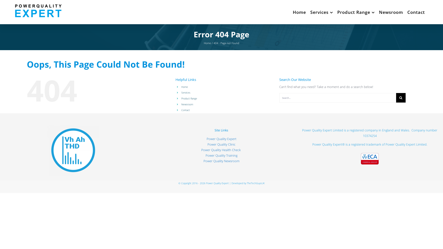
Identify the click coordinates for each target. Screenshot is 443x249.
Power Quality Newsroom (221, 161)
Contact (185, 110)
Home (184, 87)
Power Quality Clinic (221, 144)
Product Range (189, 98)
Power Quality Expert (221, 139)
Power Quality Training (221, 155)
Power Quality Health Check (221, 150)
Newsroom (187, 104)
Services (185, 92)
